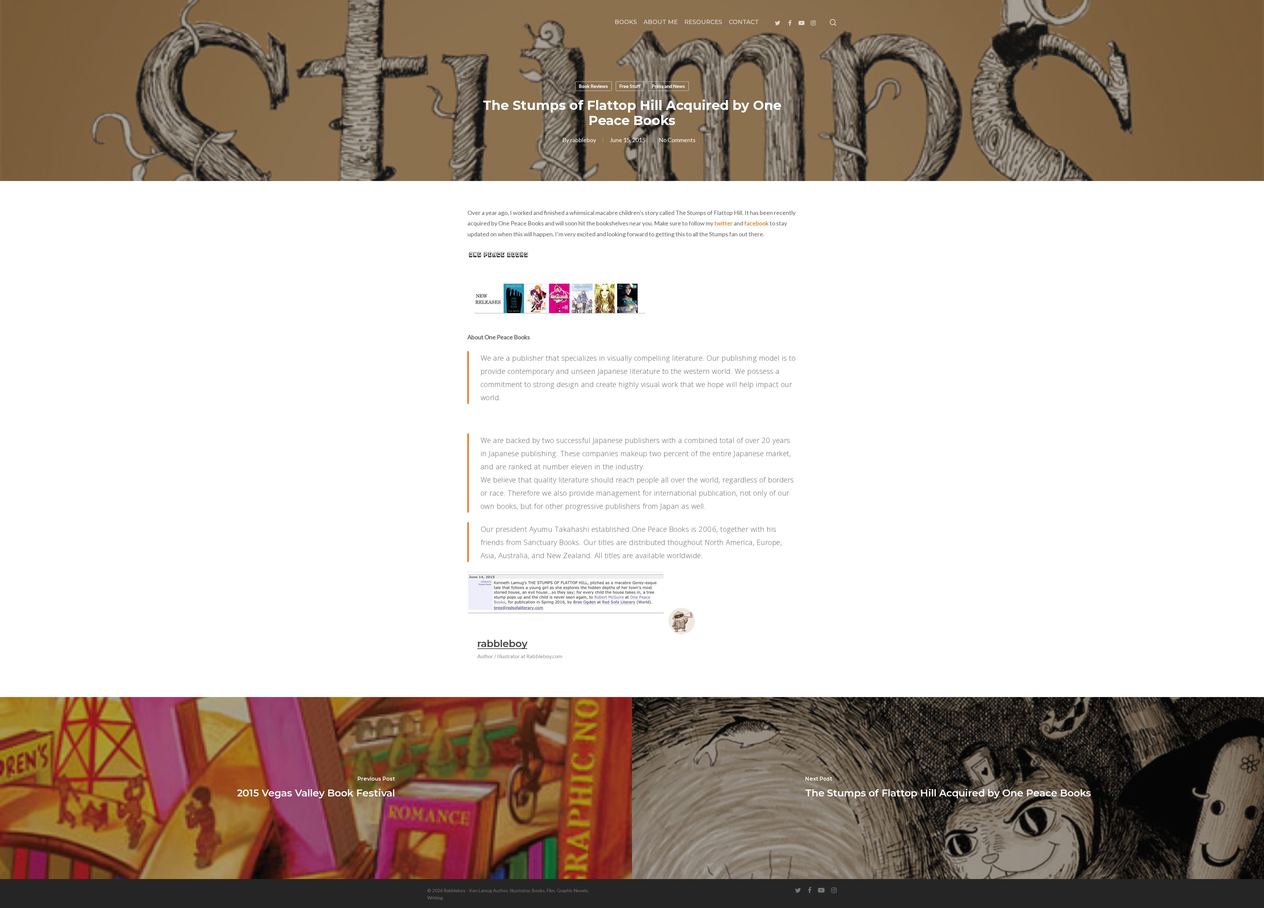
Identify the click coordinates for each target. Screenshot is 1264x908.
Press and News (668, 86)
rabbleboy (583, 139)
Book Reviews (593, 86)
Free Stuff (629, 86)
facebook (756, 223)
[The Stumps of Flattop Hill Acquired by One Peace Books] (948, 788)
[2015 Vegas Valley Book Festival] (316, 788)
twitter (723, 223)
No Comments (677, 139)
